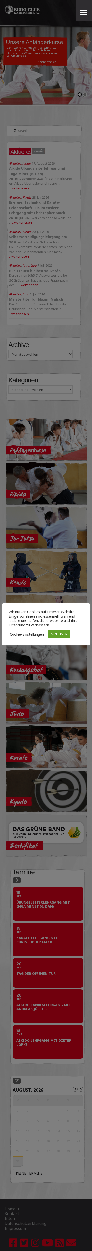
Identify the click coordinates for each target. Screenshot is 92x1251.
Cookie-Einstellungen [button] (27, 634)
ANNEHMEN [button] (59, 634)
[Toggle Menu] (84, 13)
